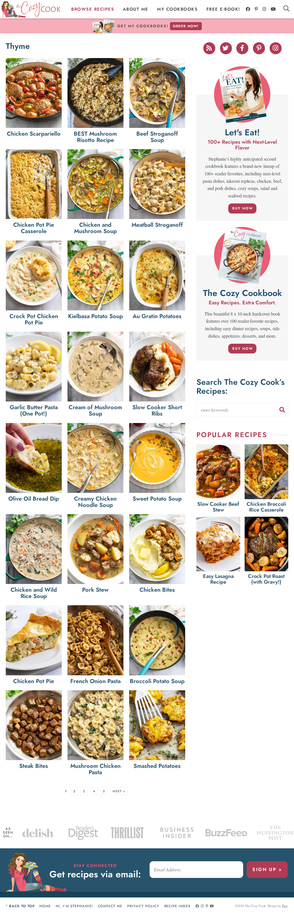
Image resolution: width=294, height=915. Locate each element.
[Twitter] (226, 47)
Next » (119, 791)
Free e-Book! (223, 9)
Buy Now (242, 208)
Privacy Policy (143, 906)
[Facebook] (248, 9)
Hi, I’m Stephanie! (74, 906)
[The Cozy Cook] (30, 9)
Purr (284, 906)
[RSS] (209, 47)
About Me (135, 9)
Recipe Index (177, 906)
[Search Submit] (282, 409)
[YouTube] (273, 9)
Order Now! (186, 26)
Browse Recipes (92, 9)
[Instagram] (264, 9)
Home (45, 906)
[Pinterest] (257, 9)
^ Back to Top (20, 906)
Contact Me (110, 906)
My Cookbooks (177, 9)
